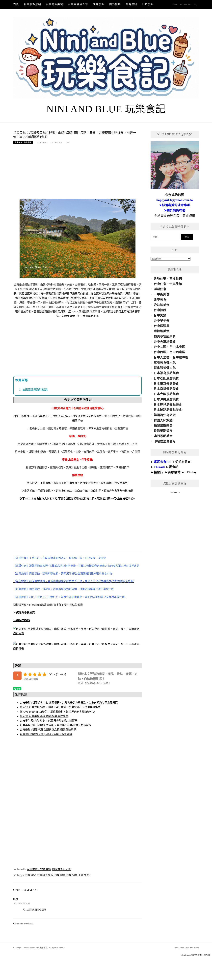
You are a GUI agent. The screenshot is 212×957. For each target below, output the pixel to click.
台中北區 (160, 346)
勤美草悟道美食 (165, 336)
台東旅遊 (30, 875)
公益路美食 (161, 305)
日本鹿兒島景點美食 (168, 404)
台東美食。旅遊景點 (23, 142)
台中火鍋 (160, 315)
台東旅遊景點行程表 (35, 389)
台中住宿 (160, 284)
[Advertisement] (77, 173)
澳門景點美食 (163, 436)
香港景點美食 (163, 430)
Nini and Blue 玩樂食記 (106, 109)
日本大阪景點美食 (166, 394)
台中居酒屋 (161, 326)
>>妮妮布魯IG (21, 620)
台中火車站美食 (165, 341)
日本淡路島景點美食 (168, 409)
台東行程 (71, 875)
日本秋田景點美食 (166, 378)
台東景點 (59, 875)
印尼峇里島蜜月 (165, 441)
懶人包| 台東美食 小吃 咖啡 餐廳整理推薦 (44, 716)
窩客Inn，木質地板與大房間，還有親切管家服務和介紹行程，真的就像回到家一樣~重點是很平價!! (77, 498)
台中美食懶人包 (78, 4)
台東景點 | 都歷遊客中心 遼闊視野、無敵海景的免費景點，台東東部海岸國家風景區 (69, 702)
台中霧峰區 (180, 357)
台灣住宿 (131, 4)
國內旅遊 (98, 4)
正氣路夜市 (84, 875)
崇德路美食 (161, 331)
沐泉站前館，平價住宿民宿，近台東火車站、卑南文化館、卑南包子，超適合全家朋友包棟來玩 (77, 490)
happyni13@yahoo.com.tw (174, 200)
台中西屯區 (177, 352)
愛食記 (173, 467)
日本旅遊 (148, 4)
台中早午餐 (161, 320)
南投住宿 (175, 278)
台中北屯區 (177, 346)
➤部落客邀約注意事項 (174, 205)
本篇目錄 (21, 380)
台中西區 (160, 352)
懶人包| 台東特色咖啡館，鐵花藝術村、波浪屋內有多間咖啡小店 (57, 711)
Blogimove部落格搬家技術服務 (195, 955)
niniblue (42, 142)
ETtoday (191, 472)
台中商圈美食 (54, 4)
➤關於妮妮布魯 (175, 210)
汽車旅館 (175, 284)
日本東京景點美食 (166, 383)
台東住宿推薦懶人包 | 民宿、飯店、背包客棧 (46, 734)
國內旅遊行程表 (61, 869)
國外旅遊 (115, 4)
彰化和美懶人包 (165, 367)
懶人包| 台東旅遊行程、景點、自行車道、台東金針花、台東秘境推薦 (60, 707)
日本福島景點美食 (166, 373)
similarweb (175, 492)
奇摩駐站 (174, 472)
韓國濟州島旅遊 (165, 415)
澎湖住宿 (160, 289)
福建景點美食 (163, 425)
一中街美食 (161, 294)
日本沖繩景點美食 (166, 399)
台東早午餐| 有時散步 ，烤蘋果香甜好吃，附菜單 (48, 720)
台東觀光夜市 (45, 875)
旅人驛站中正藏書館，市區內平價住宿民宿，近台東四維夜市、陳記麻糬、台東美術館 (77, 483)
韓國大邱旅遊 (163, 420)
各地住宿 (160, 278)
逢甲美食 (160, 299)
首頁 (16, 4)
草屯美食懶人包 (165, 362)
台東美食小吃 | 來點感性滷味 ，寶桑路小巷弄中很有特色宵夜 (55, 725)
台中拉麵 (160, 310)
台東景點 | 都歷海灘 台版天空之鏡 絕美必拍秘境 (48, 729)
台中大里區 (161, 357)
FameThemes (193, 948)
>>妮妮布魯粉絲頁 (24, 612)
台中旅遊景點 (32, 4)
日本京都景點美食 (166, 388)
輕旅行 (158, 472)
